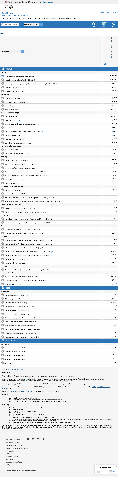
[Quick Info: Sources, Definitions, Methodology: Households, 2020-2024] (3, 189)
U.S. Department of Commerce (16, 462)
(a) (19, 120)
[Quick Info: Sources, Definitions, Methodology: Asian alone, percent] (3, 127)
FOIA (7, 454)
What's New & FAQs (108, 13)
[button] (93, 24)
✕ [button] (116, 467)
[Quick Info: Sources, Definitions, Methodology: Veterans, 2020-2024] (3, 149)
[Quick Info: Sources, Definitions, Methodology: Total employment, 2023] (3, 298)
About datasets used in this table (12, 369)
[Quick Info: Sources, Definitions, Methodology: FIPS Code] (3, 362)
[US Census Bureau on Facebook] (23, 439)
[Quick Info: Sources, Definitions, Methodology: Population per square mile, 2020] (3, 347)
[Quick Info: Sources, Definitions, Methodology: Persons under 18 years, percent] (3, 101)
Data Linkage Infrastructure (15, 445)
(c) (46, 248)
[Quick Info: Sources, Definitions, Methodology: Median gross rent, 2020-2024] (3, 179)
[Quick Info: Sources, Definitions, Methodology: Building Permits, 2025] (3, 183)
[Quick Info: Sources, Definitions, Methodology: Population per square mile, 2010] (3, 351)
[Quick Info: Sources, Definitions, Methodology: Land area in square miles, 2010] (3, 358)
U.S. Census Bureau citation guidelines (21, 391)
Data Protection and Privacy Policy (17, 448)
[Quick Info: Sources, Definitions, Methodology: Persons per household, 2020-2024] (3, 193)
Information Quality (12, 443)
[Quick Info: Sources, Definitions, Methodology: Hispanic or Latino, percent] (3, 139)
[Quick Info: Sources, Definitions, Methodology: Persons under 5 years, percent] (3, 97)
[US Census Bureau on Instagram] (43, 439)
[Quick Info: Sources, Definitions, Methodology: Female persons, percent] (3, 109)
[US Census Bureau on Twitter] (28, 439)
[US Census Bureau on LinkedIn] (33, 439)
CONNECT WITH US (13, 439)
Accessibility (10, 451)
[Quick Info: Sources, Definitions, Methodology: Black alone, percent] (3, 119)
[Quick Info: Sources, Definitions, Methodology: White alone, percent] (3, 116)
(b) (23, 139)
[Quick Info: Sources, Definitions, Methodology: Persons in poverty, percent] (3, 284)
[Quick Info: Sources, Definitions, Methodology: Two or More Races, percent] (3, 135)
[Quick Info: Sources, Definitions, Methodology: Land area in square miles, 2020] (3, 355)
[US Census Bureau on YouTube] (38, 439)
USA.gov (9, 465)
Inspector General (12, 456)
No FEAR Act (10, 459)
